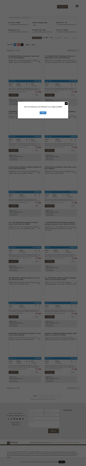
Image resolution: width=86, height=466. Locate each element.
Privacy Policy (55, 442)
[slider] (9, 24)
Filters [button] (73, 38)
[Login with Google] (18, 45)
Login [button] (33, 44)
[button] (62, 7)
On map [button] (57, 38)
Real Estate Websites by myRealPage (69, 442)
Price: (14, 22)
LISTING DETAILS (13, 95)
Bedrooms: (61, 22)
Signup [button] (27, 44)
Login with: (10, 44)
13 (53, 396)
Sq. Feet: (62, 30)
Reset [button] (65, 38)
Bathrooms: (14, 30)
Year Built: (38, 30)
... (48, 396)
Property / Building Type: (39, 22)
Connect (62, 7)
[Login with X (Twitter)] (22, 45)
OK (62, 462)
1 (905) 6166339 (13, 102)
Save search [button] (36, 38)
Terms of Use (54, 462)
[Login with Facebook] (15, 45)
